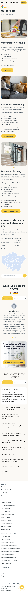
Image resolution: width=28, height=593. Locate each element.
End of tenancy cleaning (8, 505)
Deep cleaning (5, 508)
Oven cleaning (5, 511)
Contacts (4, 496)
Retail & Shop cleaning (7, 554)
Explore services (8, 136)
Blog (2, 576)
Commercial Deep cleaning (9, 545)
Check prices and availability (14, 362)
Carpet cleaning (6, 502)
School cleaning (5, 536)
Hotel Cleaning (5, 539)
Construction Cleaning (7, 542)
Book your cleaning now (11, 211)
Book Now (23, 2)
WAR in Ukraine (5, 493)
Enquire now (7, 70)
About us (3, 487)
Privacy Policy (4, 588)
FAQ (2, 573)
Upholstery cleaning (7, 523)
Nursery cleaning (6, 563)
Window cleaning (6, 520)
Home (2, 14)
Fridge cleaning (5, 517)
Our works (4, 570)
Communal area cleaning (8, 557)
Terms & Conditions (6, 590)
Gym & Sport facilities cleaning (10, 551)
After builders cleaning (7, 514)
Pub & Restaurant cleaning (9, 560)
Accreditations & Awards (8, 490)
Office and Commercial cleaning (10, 548)
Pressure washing (6, 526)
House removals (6, 529)
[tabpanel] (14, 28)
